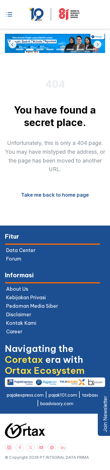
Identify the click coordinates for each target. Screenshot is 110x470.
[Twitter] (30, 448)
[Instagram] (9, 448)
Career (14, 331)
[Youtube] (41, 448)
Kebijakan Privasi (26, 297)
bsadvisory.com (56, 403)
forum (13, 259)
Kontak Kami (21, 323)
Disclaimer (18, 314)
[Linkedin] (62, 448)
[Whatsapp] (52, 448)
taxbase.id (93, 395)
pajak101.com (63, 395)
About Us (17, 289)
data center (20, 250)
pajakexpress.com (25, 395)
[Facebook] (20, 448)
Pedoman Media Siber (32, 306)
